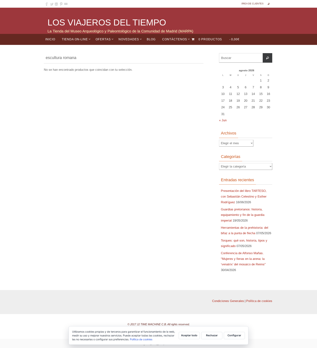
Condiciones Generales (228, 301)
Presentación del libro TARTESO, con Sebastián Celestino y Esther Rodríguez (244, 196)
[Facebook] (47, 4)
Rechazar (212, 335)
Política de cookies (259, 301)
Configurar (234, 335)
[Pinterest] (61, 4)
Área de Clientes (252, 3)
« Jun (223, 120)
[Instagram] (56, 4)
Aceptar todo (189, 335)
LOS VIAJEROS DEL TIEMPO (107, 22)
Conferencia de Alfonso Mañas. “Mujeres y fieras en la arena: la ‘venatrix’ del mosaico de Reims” (243, 258)
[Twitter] (51, 4)
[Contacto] (66, 4)
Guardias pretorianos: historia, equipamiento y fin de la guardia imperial (242, 215)
